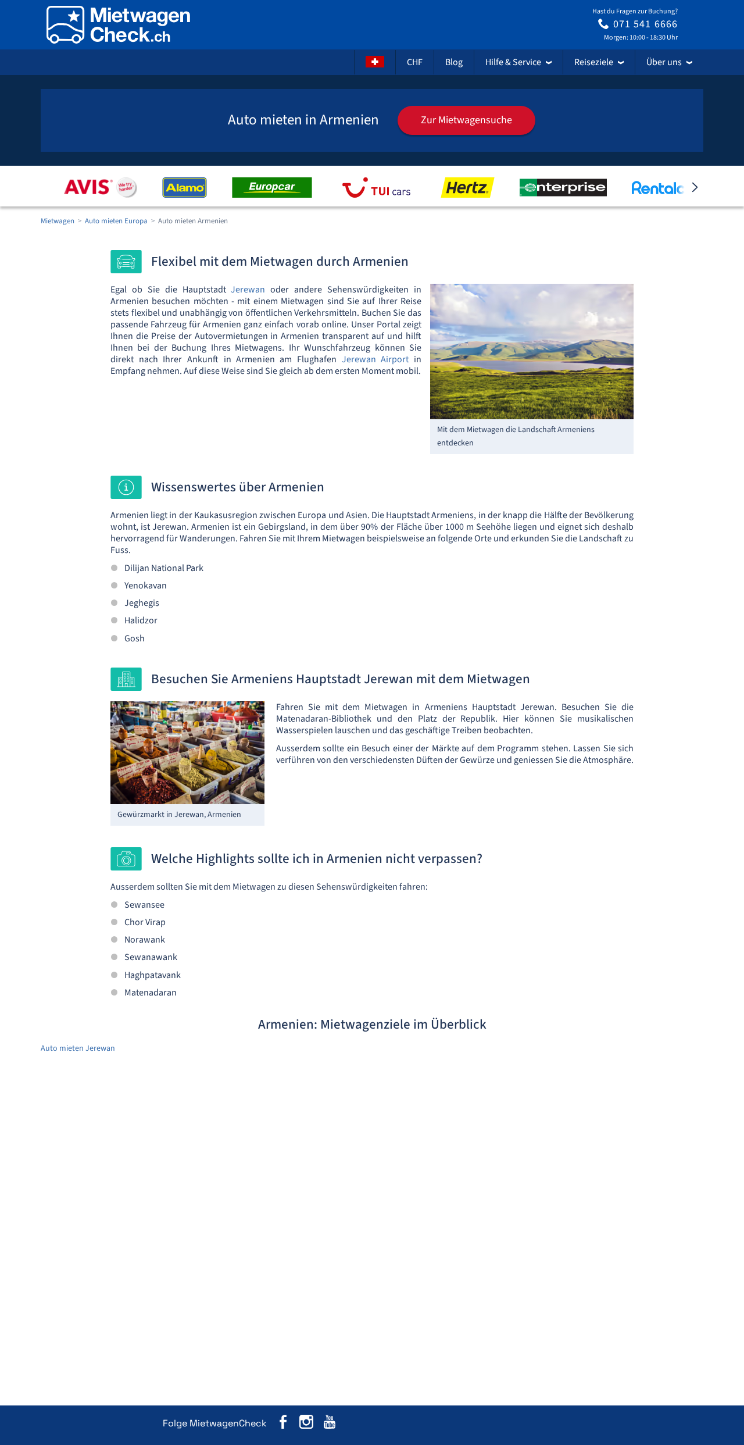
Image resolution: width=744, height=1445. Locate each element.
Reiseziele (593, 62)
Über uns (664, 62)
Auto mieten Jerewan (78, 1048)
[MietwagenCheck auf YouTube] (330, 1424)
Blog (454, 62)
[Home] (118, 25)
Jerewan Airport (375, 359)
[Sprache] (375, 62)
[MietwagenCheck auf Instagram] (306, 1424)
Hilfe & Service (513, 62)
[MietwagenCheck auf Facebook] (283, 1424)
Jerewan (248, 289)
